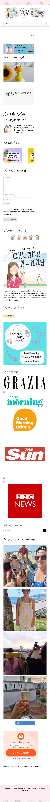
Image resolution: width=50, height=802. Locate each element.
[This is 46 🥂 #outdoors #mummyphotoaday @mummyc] (25, 697)
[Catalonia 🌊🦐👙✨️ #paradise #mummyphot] (25, 566)
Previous (31, 35)
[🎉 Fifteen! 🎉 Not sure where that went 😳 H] (25, 610)
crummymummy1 (14, 119)
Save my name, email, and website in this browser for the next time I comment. (18, 211)
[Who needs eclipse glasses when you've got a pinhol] (25, 653)
